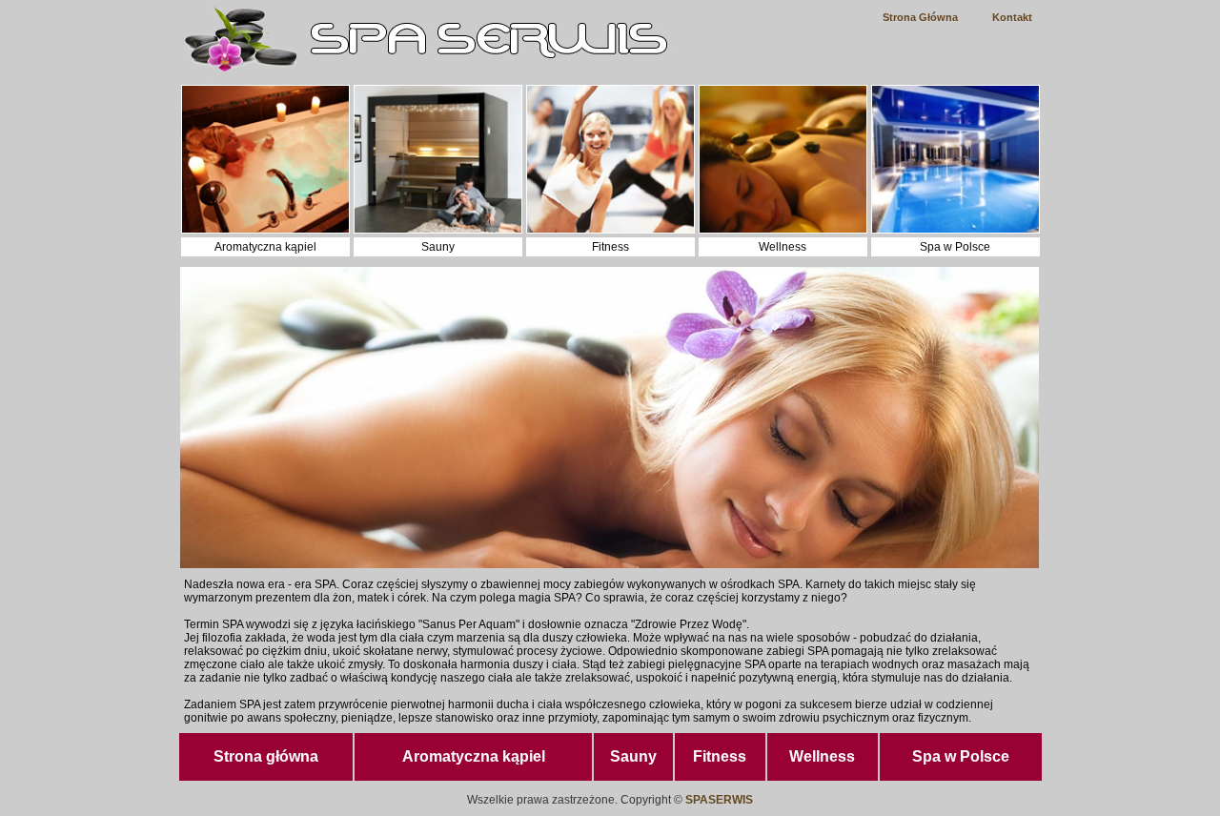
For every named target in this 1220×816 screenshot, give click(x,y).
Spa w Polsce (960, 756)
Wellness (822, 756)
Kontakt (1012, 17)
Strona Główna (920, 17)
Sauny (633, 756)
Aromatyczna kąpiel (473, 756)
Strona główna (266, 756)
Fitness (719, 756)
